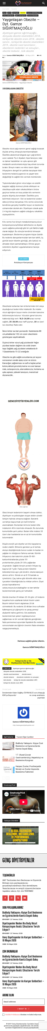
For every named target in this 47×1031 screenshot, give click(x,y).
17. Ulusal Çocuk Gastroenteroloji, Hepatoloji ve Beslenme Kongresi (29, 757)
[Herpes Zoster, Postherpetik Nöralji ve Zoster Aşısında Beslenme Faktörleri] (8, 769)
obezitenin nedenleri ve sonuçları (28, 677)
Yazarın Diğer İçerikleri (25, 737)
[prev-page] (3, 778)
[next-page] (7, 778)
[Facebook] (5, 898)
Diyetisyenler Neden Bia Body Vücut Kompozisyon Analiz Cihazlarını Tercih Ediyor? (21, 926)
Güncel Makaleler (33, 15)
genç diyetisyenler (21, 15)
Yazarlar (14, 9)
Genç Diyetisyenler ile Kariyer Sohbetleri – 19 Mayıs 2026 (23, 939)
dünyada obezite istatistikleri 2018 (14, 671)
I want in (22, 1009)
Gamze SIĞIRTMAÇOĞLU (34, 13)
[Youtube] (24, 898)
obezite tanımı (26, 674)
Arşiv (4, 13)
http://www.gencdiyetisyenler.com (23, 725)
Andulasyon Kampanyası (23, 262)
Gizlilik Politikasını (12, 1014)
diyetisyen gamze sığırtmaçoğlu (23, 668)
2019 (9, 13)
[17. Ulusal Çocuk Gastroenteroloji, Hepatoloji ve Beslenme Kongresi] (8, 757)
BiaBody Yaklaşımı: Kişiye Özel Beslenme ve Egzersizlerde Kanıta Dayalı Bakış (29, 746)
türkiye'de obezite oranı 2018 (13, 683)
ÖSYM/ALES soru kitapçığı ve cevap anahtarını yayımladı (34, 695)
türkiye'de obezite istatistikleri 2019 (25, 680)
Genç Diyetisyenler (8, 15)
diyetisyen (16, 13)
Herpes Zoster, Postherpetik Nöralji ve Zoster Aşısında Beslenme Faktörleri (28, 769)
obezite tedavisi (8, 677)
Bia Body (5, 919)
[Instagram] (11, 898)
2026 (4, 944)
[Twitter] (18, 898)
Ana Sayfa (5, 9)
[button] (4, 3)
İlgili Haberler (9, 737)
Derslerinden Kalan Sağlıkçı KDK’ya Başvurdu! (12, 694)
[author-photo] (23, 718)
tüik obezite (7, 680)
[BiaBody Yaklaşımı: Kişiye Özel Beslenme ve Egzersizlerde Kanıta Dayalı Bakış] (8, 746)
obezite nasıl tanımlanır (11, 674)
